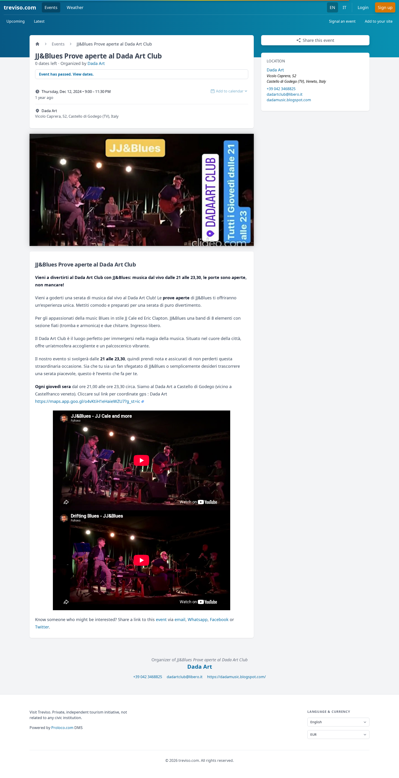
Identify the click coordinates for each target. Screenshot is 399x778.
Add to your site (379, 21)
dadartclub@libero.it (284, 94)
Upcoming (15, 21)
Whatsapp (198, 619)
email (180, 619)
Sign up (385, 7)
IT (344, 7)
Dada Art (96, 63)
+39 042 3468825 (281, 88)
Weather (75, 7)
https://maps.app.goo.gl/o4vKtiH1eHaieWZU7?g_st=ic (87, 401)
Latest (39, 21)
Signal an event (342, 21)
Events (51, 7)
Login (363, 7)
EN (332, 7)
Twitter (42, 627)
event (161, 619)
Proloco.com (62, 727)
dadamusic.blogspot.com (289, 99)
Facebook (219, 619)
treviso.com (20, 7)
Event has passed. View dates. (66, 74)
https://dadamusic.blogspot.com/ (236, 676)
